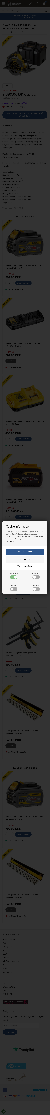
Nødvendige (14, 573)
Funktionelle (14, 585)
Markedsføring (36, 573)
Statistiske (36, 585)
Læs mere (10, 541)
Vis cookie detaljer (25, 566)
